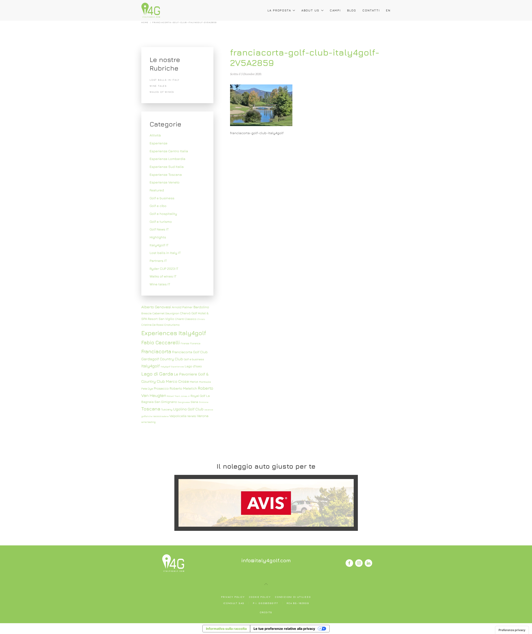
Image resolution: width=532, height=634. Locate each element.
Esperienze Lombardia (167, 159)
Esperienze (158, 143)
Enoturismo (172, 324)
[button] (266, 584)
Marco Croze (177, 381)
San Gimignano (165, 402)
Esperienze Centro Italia (169, 151)
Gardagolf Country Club (162, 359)
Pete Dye (147, 388)
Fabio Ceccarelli (160, 342)
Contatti (371, 10)
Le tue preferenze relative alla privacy (284, 629)
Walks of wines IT (163, 276)
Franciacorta (156, 351)
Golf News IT (159, 229)
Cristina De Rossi (152, 324)
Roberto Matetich (183, 388)
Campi (335, 10)
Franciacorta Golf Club (190, 352)
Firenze (185, 343)
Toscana (150, 408)
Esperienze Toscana (166, 174)
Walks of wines (162, 91)
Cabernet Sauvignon (165, 313)
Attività (155, 135)
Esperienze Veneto (165, 182)
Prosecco (161, 388)
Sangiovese (184, 402)
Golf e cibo (158, 206)
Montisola (205, 381)
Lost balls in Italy (165, 79)
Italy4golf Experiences (172, 366)
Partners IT (158, 261)
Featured (157, 190)
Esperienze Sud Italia (167, 166)
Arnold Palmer (182, 307)
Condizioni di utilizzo (293, 597)
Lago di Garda (157, 373)
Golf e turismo (161, 221)
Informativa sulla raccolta (226, 629)
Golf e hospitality (163, 213)
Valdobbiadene (161, 416)
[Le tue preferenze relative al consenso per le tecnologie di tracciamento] (512, 630)
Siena (194, 402)
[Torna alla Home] (150, 10)
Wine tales (158, 85)
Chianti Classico (185, 319)
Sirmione (203, 402)
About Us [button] (310, 10)
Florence (195, 343)
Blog (351, 10)
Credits (266, 612)
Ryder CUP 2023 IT (164, 268)
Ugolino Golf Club (188, 409)
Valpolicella (177, 416)
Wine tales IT (160, 284)
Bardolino (201, 307)
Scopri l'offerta (266, 502)
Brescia (146, 313)
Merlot (194, 381)
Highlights (158, 237)
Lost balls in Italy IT (165, 253)
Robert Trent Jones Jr (178, 396)
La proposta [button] (279, 10)
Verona (202, 416)
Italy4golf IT (159, 245)
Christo (201, 319)
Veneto (191, 416)
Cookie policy (260, 597)
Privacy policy (233, 597)
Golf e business (162, 198)
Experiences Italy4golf (173, 332)
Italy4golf (150, 365)
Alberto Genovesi (156, 307)
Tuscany (166, 409)
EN (388, 10)
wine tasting (148, 421)
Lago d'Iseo (193, 366)
